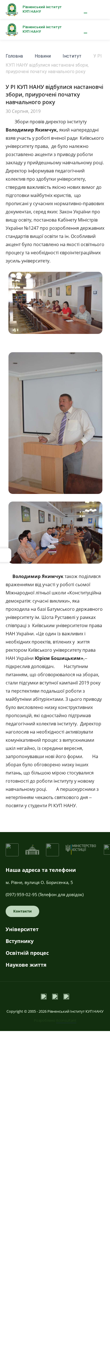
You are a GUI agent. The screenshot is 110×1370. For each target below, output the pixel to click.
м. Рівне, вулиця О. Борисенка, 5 (39, 882)
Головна (14, 56)
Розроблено (55, 1020)
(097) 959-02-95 (21, 894)
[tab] (55, 931)
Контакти (22, 911)
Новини (43, 56)
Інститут (72, 56)
